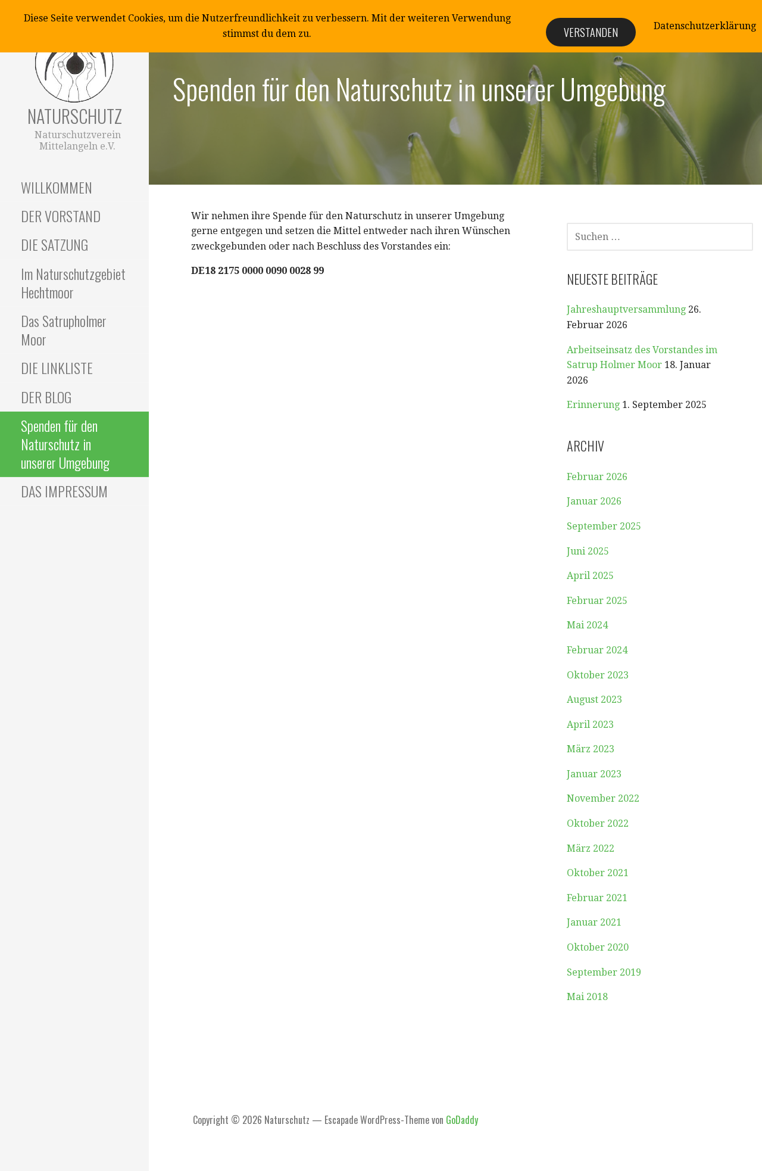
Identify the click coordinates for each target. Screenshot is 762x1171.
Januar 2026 (594, 501)
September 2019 (604, 972)
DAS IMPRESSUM (64, 491)
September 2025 (604, 526)
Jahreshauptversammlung (626, 309)
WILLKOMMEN (56, 187)
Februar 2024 (597, 650)
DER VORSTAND (61, 215)
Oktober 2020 (598, 947)
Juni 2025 (588, 551)
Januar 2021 (594, 922)
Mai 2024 (587, 625)
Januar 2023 (594, 774)
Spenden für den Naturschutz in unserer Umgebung (65, 444)
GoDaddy (462, 1120)
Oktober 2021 (598, 873)
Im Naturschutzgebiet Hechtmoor (73, 283)
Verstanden (591, 32)
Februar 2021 (597, 898)
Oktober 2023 (598, 675)
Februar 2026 (597, 476)
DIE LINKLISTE (57, 367)
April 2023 (590, 724)
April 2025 (590, 575)
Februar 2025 (597, 600)
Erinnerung (593, 404)
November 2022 (603, 798)
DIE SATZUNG (54, 244)
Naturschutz (74, 115)
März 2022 (590, 848)
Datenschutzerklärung (705, 26)
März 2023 (590, 749)
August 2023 (594, 699)
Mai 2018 (587, 996)
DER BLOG (46, 396)
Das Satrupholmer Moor (64, 330)
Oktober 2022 (598, 823)
